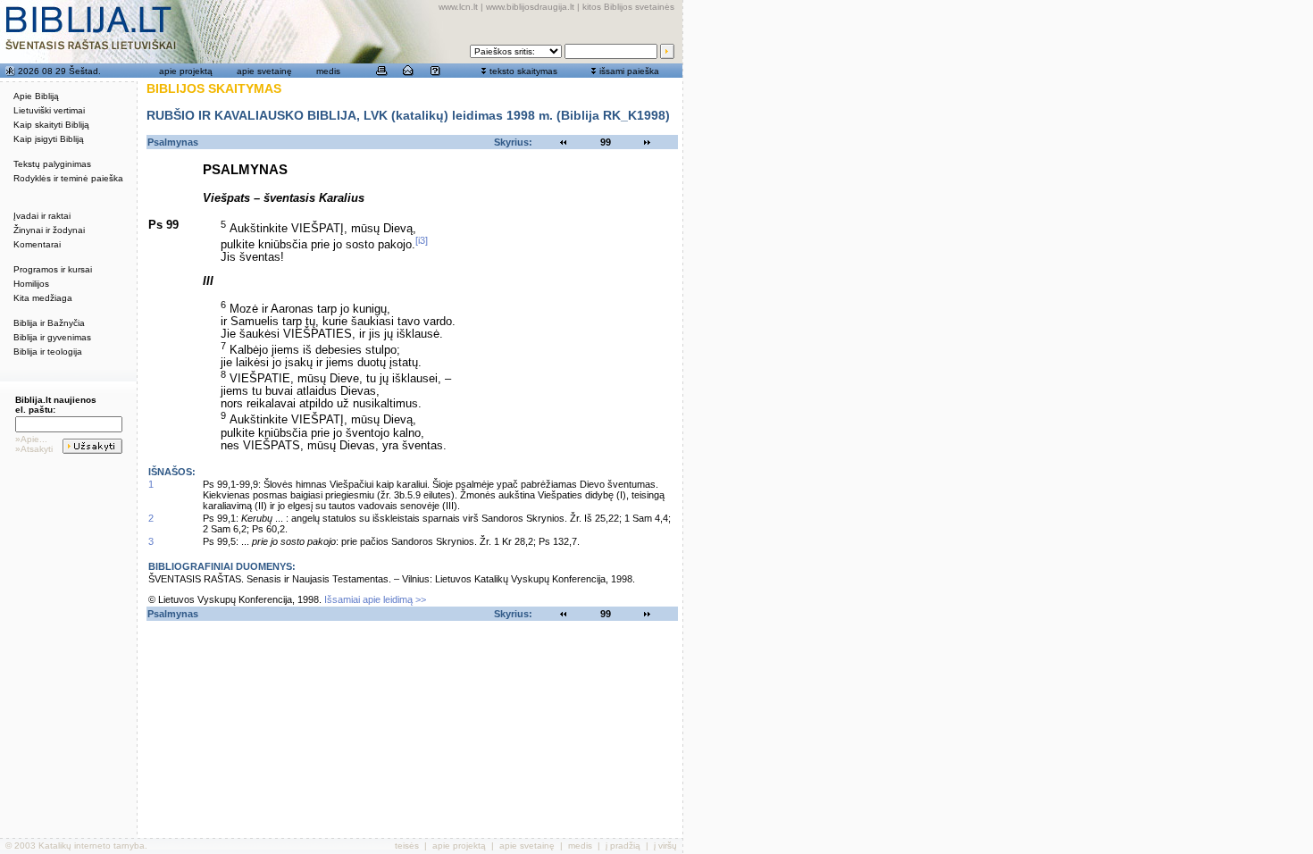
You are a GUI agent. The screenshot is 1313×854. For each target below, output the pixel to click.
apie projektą (186, 71)
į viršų (665, 845)
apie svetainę (264, 71)
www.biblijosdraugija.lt (530, 7)
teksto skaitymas (523, 71)
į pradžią (623, 845)
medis (328, 71)
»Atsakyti (34, 449)
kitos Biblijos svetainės (628, 7)
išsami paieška (629, 71)
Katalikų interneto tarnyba (91, 845)
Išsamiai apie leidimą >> (375, 599)
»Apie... (31, 439)
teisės (407, 845)
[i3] (421, 240)
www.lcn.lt (458, 7)
